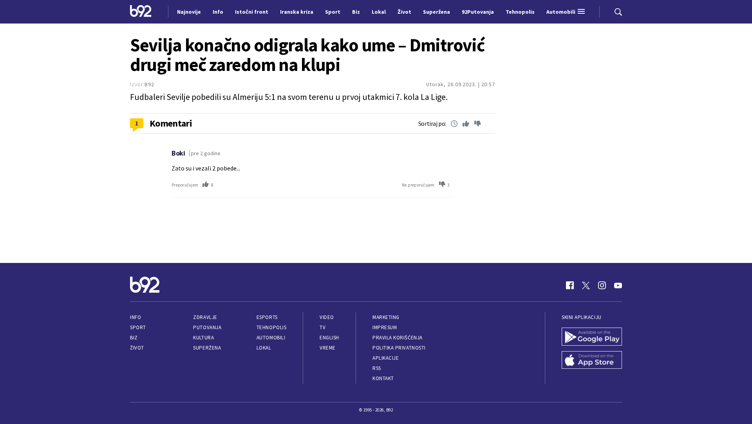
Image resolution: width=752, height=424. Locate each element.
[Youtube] (618, 285)
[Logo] (141, 11)
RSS (376, 368)
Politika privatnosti (399, 347)
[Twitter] (586, 285)
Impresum (384, 327)
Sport (138, 327)
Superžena (207, 347)
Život (137, 347)
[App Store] (592, 361)
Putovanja (207, 327)
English (329, 337)
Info (135, 317)
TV (322, 327)
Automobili (271, 337)
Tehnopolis (271, 327)
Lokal (264, 347)
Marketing (386, 317)
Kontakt (383, 378)
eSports (267, 317)
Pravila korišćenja (397, 337)
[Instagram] (602, 285)
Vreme (328, 347)
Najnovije (189, 11)
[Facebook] (570, 285)
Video (327, 317)
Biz (134, 337)
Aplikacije (385, 358)
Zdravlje (205, 317)
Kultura (203, 337)
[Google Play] (592, 337)
